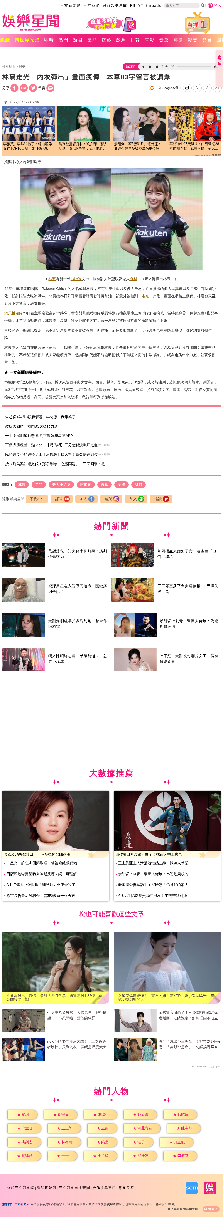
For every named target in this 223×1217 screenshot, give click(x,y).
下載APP (37, 499)
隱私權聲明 (46, 1188)
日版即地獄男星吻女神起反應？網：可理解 (42, 874)
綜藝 (107, 40)
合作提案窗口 (104, 1188)
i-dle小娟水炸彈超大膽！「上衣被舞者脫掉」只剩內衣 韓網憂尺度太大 (76, 1044)
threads (153, 5)
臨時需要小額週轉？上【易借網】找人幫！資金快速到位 (51, 454)
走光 (145, 296)
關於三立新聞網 (20, 1188)
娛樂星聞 (8, 66)
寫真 (175, 289)
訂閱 (59, 499)
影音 (193, 40)
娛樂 (22, 66)
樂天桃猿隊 (13, 313)
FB (132, 5)
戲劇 (121, 40)
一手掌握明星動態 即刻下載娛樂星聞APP (39, 436)
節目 (207, 40)
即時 (49, 40)
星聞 (92, 40)
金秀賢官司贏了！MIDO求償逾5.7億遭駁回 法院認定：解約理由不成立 (188, 1015)
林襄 (52, 279)
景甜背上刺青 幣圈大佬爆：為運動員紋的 (153, 874)
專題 (179, 40)
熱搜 (78, 40)
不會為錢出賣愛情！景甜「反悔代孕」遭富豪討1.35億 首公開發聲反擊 (54, 997)
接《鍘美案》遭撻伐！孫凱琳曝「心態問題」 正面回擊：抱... (56, 464)
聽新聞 (130, 66)
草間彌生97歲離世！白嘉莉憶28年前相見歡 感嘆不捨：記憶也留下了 (194, 146)
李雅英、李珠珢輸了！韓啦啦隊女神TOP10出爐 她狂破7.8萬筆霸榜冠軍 (27, 146)
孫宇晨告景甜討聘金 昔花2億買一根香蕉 (41, 896)
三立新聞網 (70, 5)
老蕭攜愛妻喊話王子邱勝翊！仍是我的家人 (153, 885)
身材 (133, 279)
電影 (150, 40)
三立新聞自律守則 (74, 1188)
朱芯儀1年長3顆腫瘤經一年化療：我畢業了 (40, 417)
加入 (83, 499)
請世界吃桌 (27, 40)
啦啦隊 (76, 279)
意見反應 (126, 1188)
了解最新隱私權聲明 (184, 1209)
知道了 (213, 1209)
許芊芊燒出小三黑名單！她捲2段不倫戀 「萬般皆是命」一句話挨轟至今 (189, 1044)
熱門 (64, 40)
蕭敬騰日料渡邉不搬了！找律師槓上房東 (148, 854)
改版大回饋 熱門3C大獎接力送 (31, 426)
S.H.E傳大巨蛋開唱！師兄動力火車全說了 (41, 885)
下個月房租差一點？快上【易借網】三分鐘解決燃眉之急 (51, 445)
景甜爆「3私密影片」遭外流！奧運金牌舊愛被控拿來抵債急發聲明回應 (138, 146)
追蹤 (108, 499)
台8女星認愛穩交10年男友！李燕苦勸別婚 (152, 896)
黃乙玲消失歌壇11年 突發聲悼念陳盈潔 (37, 854)
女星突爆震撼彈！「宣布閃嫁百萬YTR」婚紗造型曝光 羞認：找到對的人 (166, 997)
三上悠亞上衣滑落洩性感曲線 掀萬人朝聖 (153, 863)
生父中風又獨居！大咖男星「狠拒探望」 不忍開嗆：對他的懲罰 (76, 1015)
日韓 (135, 40)
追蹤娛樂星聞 (115, 5)
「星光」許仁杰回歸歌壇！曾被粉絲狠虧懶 (42, 863)
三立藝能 (91, 5)
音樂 (164, 40)
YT (141, 5)
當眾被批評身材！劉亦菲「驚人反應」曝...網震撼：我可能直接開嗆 (83, 146)
